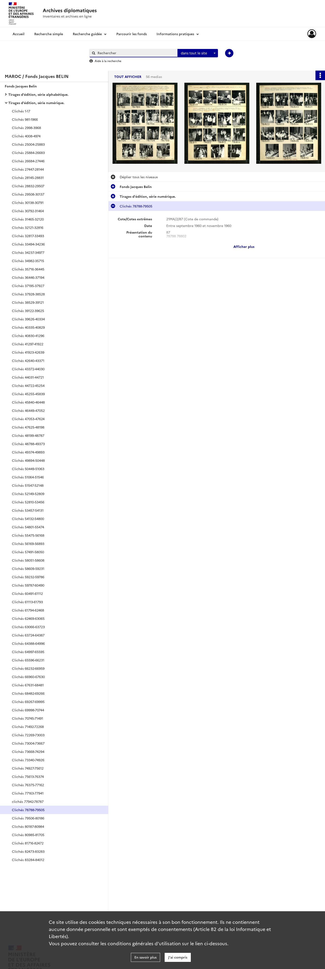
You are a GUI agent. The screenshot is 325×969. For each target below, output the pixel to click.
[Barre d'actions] (320, 75)
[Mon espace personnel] (311, 33)
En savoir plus (145, 957)
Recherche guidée (87, 33)
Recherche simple (48, 33)
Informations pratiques (175, 33)
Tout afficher (127, 76)
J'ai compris (177, 957)
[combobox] (197, 53)
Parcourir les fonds (131, 33)
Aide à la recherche (108, 61)
